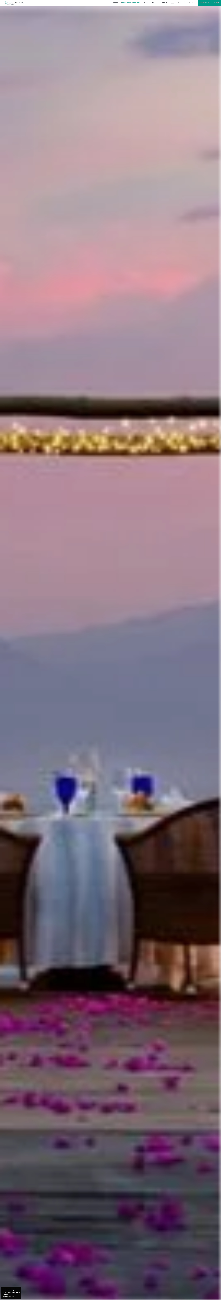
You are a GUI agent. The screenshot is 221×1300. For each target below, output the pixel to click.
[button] (172, 3)
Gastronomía (149, 2)
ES (178, 2)
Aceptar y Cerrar (8, 1296)
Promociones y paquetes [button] (130, 2)
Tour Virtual (163, 2)
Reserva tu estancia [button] (209, 4)
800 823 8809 (190, 2)
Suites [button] (115, 2)
